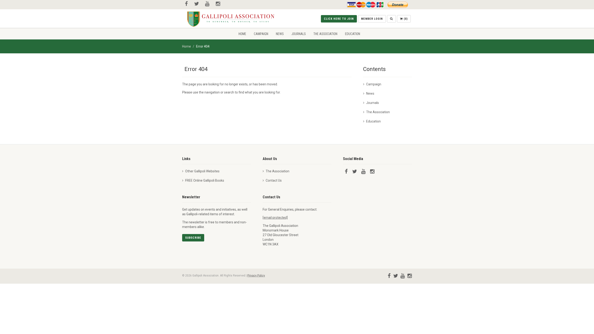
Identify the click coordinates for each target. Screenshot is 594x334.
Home (242, 34)
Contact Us (274, 180)
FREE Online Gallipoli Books (204, 180)
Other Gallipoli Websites (202, 171)
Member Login (372, 18)
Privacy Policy (256, 275)
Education (352, 34)
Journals (298, 34)
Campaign (261, 34)
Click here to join (339, 18)
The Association (325, 34)
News (280, 34)
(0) (405, 18)
